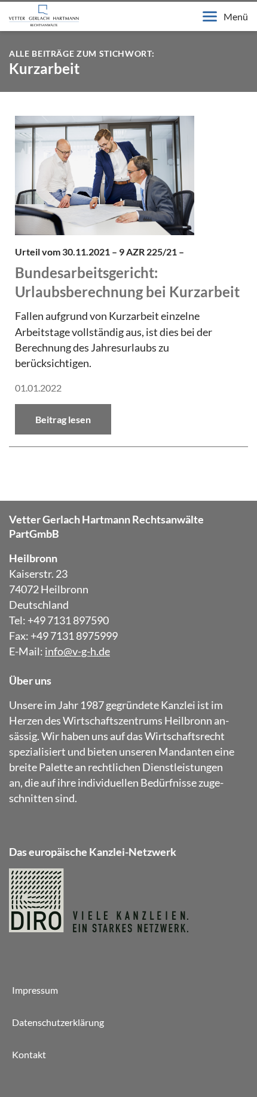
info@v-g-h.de (77, 651)
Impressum (35, 990)
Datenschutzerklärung (58, 1022)
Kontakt (29, 1054)
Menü (236, 16)
